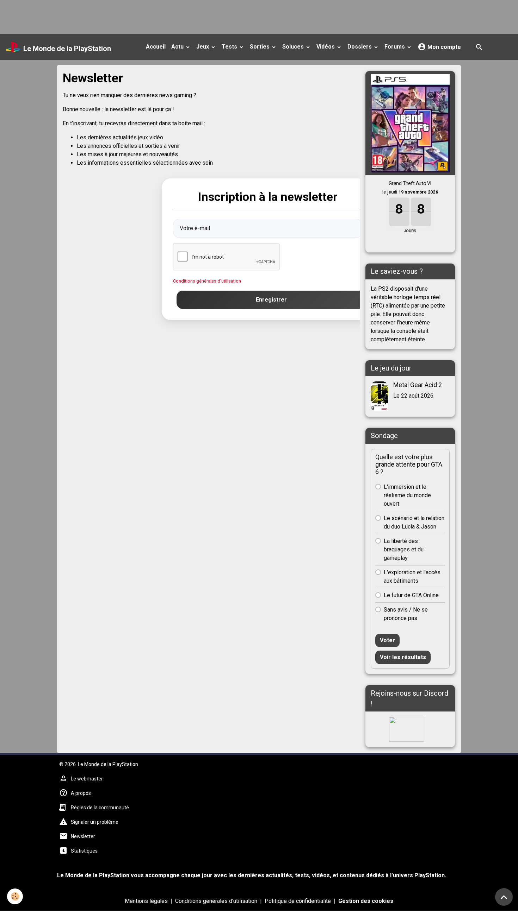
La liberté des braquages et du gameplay (404, 549)
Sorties (260, 46)
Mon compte (443, 47)
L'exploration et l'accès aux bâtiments (412, 576)
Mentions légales (146, 901)
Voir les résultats (403, 657)
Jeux (203, 46)
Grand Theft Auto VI (410, 183)
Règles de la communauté (100, 807)
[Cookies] (15, 896)
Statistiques (84, 851)
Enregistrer (271, 299)
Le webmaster (87, 779)
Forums (395, 46)
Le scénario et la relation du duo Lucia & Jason (414, 522)
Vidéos (326, 46)
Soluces (293, 46)
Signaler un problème (94, 822)
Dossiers (360, 46)
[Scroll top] (504, 897)
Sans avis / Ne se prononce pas (406, 613)
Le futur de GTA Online (411, 595)
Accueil (156, 46)
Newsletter (83, 836)
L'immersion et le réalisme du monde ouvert (407, 495)
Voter (387, 640)
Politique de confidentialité (298, 901)
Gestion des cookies (365, 901)
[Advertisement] (128, 16)
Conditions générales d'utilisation (207, 281)
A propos (81, 793)
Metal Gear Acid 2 (417, 384)
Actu (178, 46)
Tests (230, 46)
